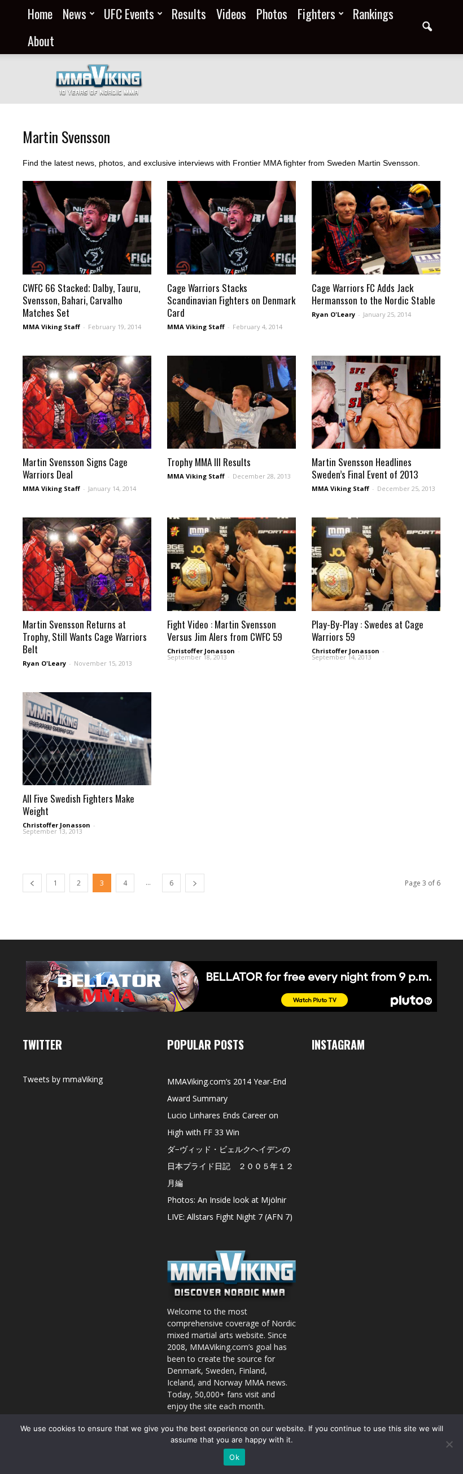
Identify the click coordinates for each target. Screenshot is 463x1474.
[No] (449, 1444)
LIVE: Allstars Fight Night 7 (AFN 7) (229, 1216)
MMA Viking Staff (51, 326)
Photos (271, 14)
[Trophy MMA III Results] (231, 402)
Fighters (316, 14)
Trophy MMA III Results (209, 462)
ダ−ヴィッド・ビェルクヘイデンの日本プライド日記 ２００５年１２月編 (230, 1166)
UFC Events (129, 14)
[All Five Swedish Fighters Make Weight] (87, 738)
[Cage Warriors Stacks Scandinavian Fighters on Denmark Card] (231, 228)
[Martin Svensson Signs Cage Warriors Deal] (87, 402)
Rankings (373, 14)
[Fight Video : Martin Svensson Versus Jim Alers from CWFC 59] (231, 563)
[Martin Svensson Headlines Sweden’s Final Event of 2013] (376, 402)
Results (189, 14)
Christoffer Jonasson (201, 651)
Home (40, 14)
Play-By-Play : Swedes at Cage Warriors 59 (367, 630)
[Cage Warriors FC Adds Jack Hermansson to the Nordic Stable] (376, 228)
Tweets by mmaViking (63, 1079)
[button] (426, 27)
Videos (231, 14)
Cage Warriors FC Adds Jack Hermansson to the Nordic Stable (373, 294)
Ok (234, 1457)
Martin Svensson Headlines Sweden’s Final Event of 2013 (365, 468)
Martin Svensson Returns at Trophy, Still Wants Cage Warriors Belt (85, 636)
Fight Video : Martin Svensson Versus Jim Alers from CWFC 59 (224, 630)
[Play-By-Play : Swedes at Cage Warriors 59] (376, 563)
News (74, 14)
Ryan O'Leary (333, 314)
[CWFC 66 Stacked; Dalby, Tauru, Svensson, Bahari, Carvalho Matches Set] (87, 228)
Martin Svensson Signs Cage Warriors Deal (75, 468)
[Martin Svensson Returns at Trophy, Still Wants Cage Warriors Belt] (87, 564)
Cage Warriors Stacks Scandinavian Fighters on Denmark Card (231, 300)
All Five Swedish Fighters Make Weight (78, 804)
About (41, 41)
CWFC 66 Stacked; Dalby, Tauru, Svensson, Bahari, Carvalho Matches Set (81, 300)
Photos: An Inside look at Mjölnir (226, 1199)
